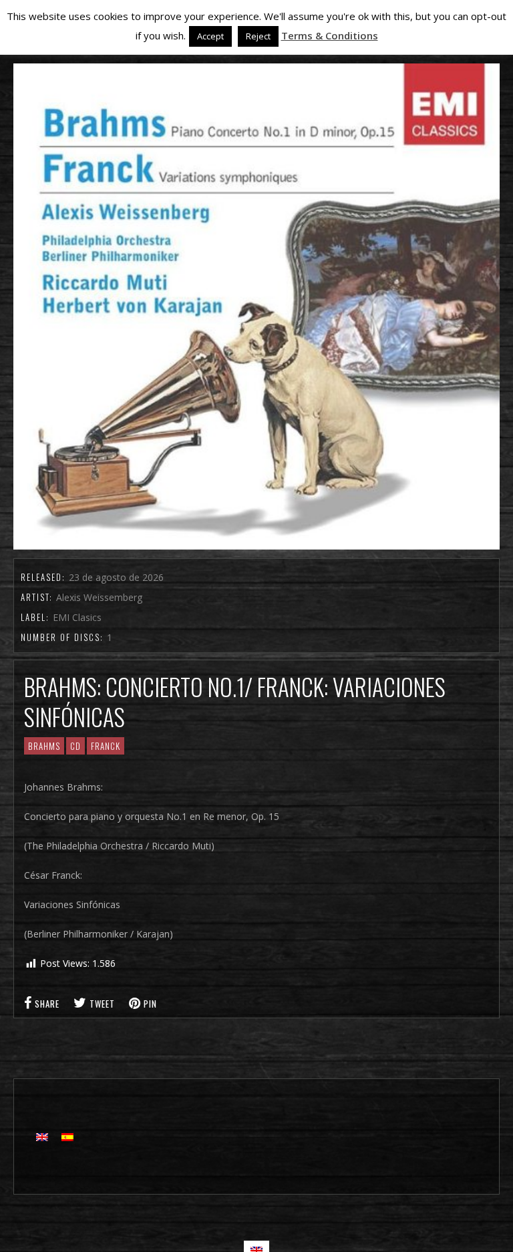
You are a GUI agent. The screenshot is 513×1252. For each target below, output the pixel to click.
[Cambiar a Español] (67, 1137)
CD (75, 746)
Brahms (44, 746)
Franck (105, 746)
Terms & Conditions (329, 35)
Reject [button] (258, 36)
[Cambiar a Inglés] (42, 1137)
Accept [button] (210, 36)
